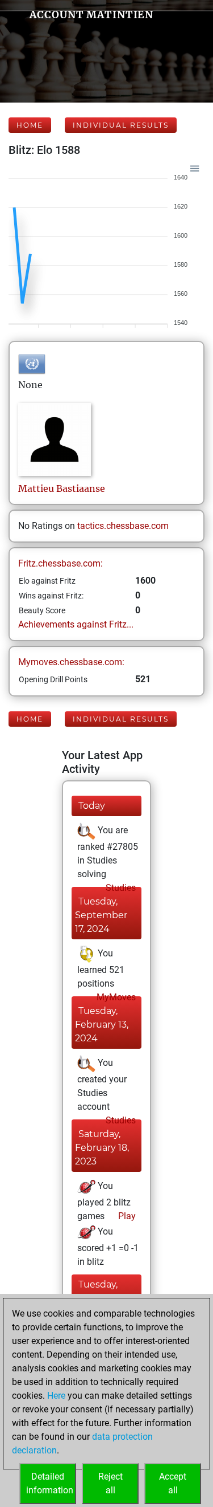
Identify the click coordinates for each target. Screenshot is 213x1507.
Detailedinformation (49, 1483)
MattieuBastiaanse (61, 488)
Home (29, 125)
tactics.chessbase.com (123, 525)
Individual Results (121, 125)
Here (56, 1395)
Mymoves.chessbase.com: (71, 662)
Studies (119, 887)
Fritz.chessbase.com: (60, 563)
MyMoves (115, 997)
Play (126, 1216)
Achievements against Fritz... (75, 624)
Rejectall (110, 1483)
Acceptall (172, 1483)
